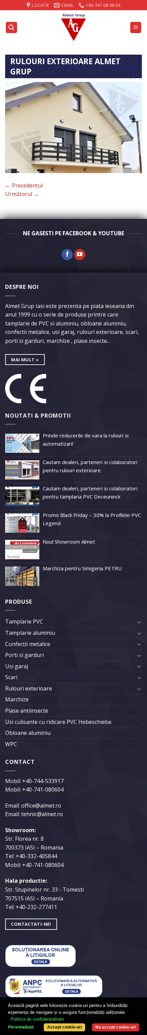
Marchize (17, 699)
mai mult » (25, 359)
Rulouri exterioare (28, 688)
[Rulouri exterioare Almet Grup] (73, 127)
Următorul (22, 194)
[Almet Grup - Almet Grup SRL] (73, 27)
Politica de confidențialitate (37, 1019)
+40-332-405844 (36, 856)
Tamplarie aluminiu (30, 633)
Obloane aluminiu (28, 733)
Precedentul (24, 185)
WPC (11, 744)
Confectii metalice (27, 644)
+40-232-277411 (36, 907)
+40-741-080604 (43, 789)
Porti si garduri (24, 655)
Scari (11, 677)
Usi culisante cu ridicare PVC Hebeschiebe (58, 722)
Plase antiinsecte (26, 710)
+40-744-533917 (43, 781)
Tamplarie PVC (24, 621)
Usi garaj (16, 666)
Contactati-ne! (31, 924)
